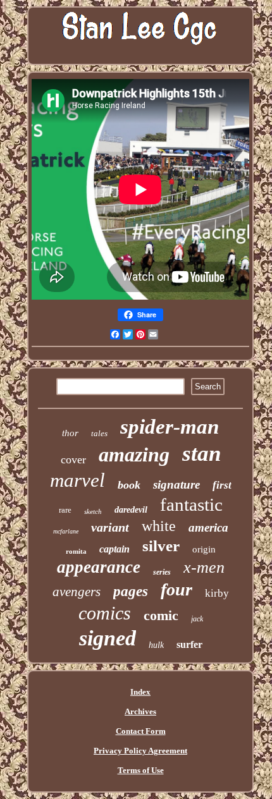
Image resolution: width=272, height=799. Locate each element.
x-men (204, 567)
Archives (140, 711)
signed (107, 638)
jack (197, 618)
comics (104, 612)
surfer (189, 644)
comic (161, 615)
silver (161, 545)
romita (76, 551)
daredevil (130, 510)
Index (140, 692)
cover (73, 459)
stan (201, 453)
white (159, 526)
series (162, 572)
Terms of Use (141, 770)
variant (110, 527)
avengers (77, 591)
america (208, 527)
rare (65, 510)
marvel (77, 480)
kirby (217, 593)
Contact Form (141, 731)
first (222, 485)
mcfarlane (65, 531)
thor (70, 433)
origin (204, 549)
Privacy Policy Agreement (140, 750)
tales (99, 433)
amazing (134, 454)
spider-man (169, 426)
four (176, 589)
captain (114, 549)
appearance (98, 567)
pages (130, 591)
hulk (156, 645)
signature (176, 484)
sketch (93, 511)
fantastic (191, 504)
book (129, 485)
